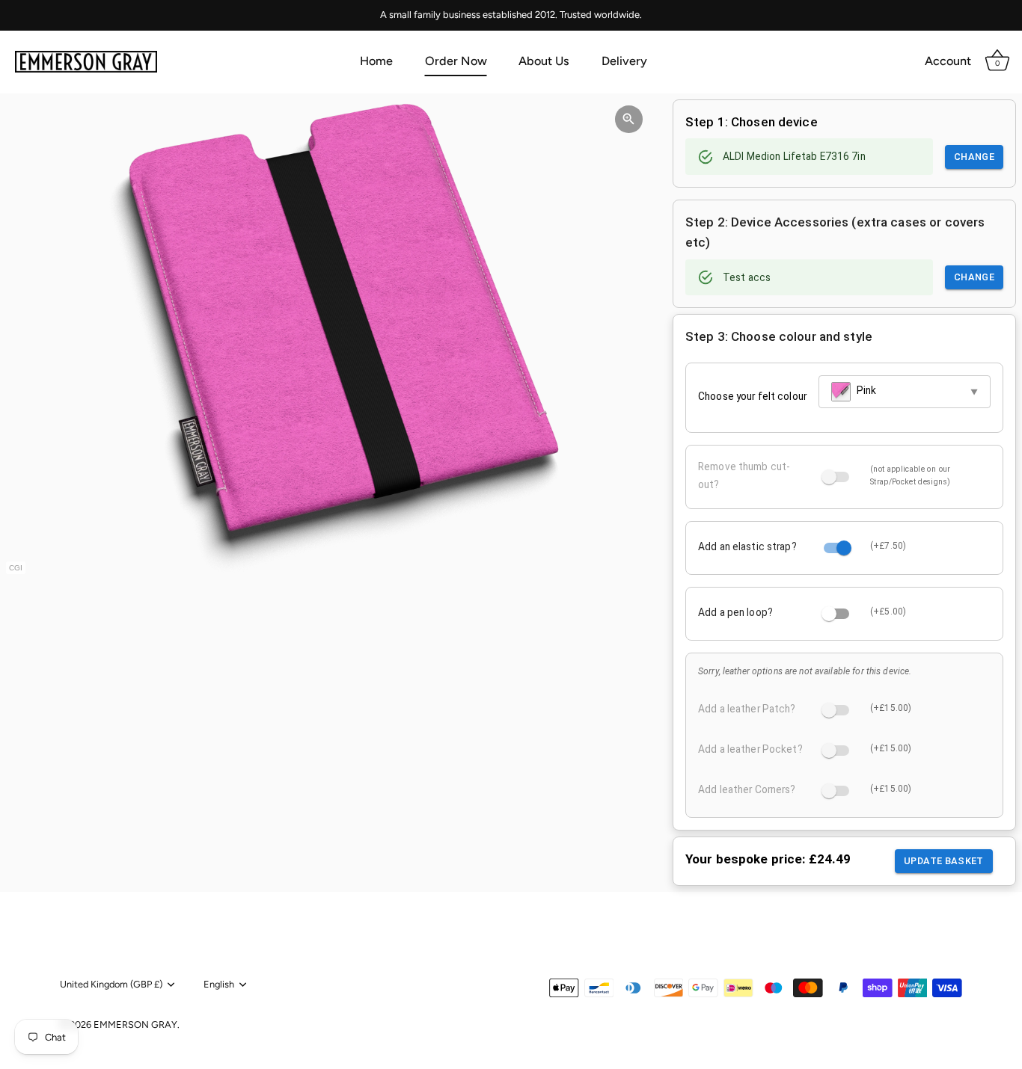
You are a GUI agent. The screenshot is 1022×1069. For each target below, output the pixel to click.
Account (948, 61)
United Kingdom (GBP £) (111, 984)
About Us (543, 61)
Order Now (456, 61)
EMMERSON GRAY (135, 1024)
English (219, 984)
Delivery (624, 61)
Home (376, 61)
